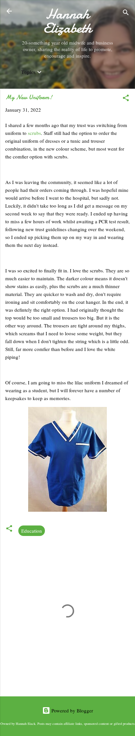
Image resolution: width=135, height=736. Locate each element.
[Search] (126, 13)
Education (31, 530)
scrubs (34, 133)
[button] (126, 99)
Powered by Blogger (71, 710)
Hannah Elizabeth (67, 21)
